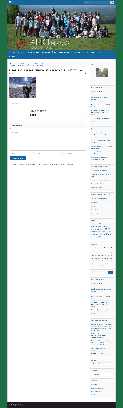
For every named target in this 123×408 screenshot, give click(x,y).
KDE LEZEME (64, 52)
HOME (13, 52)
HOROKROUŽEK (49, 52)
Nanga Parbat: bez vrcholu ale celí (100, 180)
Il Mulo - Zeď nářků (96, 187)
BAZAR (102, 52)
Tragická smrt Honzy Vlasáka (99, 170)
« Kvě (101, 265)
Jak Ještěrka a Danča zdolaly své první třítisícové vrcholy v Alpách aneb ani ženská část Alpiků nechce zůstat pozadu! (28, 64)
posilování (93, 234)
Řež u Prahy (104, 237)
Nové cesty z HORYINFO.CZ (101, 194)
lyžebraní (94, 232)
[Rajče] (16, 2)
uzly (99, 237)
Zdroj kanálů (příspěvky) (97, 388)
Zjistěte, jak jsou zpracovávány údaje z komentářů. (57, 164)
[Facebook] (13, 2)
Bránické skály (105, 224)
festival (94, 226)
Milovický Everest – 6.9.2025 (100, 105)
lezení (107, 228)
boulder (99, 224)
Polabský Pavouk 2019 (103, 353)
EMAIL (12, 57)
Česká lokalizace (95, 395)
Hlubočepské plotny (102, 226)
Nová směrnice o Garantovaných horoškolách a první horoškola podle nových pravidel (101, 134)
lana (100, 229)
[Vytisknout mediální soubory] (85, 73)
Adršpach (94, 224)
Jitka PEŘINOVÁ (14, 73)
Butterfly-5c (94, 210)
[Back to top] (119, 404)
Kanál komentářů (96, 391)
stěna (108, 234)
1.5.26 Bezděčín (96, 91)
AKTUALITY (34, 52)
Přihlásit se (94, 384)
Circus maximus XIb (96, 184)
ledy (103, 229)
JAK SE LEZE (78, 52)
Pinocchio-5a (95, 202)
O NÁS (22, 52)
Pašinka (111, 231)
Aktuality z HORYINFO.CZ (101, 166)
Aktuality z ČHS (98, 129)
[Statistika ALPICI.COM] (10, 2)
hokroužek (95, 229)
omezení (107, 231)
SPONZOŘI (92, 52)
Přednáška (98, 234)
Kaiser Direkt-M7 (96, 213)
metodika (101, 232)
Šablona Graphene (22, 405)
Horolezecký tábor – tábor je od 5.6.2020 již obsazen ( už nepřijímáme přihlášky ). (101, 335)
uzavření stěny (94, 237)
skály (103, 234)
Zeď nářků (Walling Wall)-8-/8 (99, 198)
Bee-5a (93, 206)
